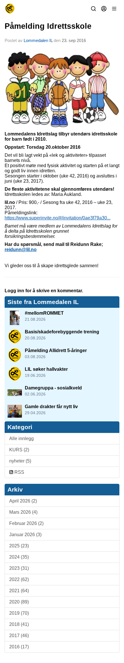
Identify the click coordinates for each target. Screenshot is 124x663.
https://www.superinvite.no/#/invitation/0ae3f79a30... (57, 217)
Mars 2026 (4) (23, 512)
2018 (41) (19, 624)
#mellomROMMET (44, 313)
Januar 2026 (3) (25, 534)
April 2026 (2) (23, 500)
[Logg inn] (104, 8)
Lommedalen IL (38, 40)
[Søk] (93, 8)
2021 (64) (19, 590)
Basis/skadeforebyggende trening (62, 331)
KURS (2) (19, 449)
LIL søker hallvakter (46, 369)
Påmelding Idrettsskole (48, 26)
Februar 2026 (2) (26, 523)
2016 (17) (19, 646)
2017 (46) (19, 635)
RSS (18, 472)
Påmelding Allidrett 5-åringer (56, 350)
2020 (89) (19, 601)
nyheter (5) (20, 460)
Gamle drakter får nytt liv (51, 406)
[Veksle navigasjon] (114, 8)
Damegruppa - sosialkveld (53, 387)
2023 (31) (19, 568)
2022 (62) (19, 579)
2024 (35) (19, 557)
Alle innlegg (21, 438)
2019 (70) (19, 613)
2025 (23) (19, 545)
